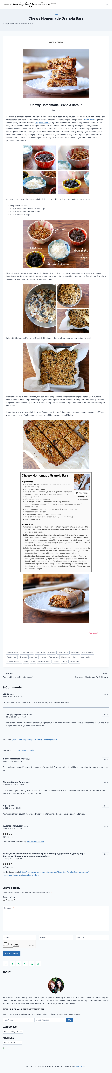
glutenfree (22, 657)
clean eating (40, 652)
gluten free (11, 657)
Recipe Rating (9, 897)
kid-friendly (85, 657)
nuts (26, 661)
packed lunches (44, 661)
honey (75, 657)
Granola (42, 657)
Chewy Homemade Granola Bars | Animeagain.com (34, 740)
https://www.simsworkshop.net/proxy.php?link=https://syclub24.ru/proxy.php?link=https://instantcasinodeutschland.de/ (44, 855)
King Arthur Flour (42, 123)
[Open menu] (107, 4)
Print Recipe (83, 493)
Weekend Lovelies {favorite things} (18, 675)
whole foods (74, 661)
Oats (33, 661)
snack (64, 661)
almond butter (12, 652)
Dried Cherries (63, 652)
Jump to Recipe (56, 42)
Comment (9, 908)
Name (7, 937)
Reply (106, 694)
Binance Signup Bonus (14, 782)
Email (43, 937)
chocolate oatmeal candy (23, 750)
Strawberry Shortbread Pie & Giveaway (92, 675)
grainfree (33, 657)
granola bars (54, 657)
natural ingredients (14, 661)
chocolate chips (27, 652)
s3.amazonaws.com (13, 826)
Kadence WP (80, 1066)
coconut (51, 652)
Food (56, 14)
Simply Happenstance (12, 23)
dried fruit (75, 652)
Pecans (56, 661)
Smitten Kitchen (90, 120)
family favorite (87, 652)
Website (80, 937)
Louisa (6, 694)
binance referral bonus (14, 758)
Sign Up (6, 805)
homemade (65, 657)
